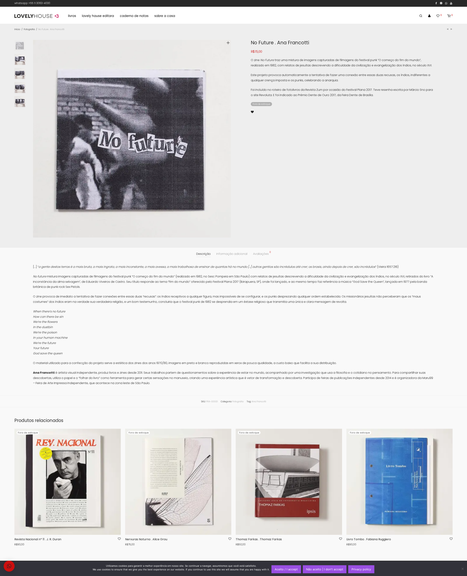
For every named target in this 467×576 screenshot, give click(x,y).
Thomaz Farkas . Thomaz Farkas (259, 539)
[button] (9, 566)
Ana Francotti (259, 401)
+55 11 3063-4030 (39, 3)
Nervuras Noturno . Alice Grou (146, 539)
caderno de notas (134, 16)
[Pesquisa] (420, 16)
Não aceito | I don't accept (324, 569)
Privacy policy (361, 569)
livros (72, 16)
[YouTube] (451, 3)
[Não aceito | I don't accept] (462, 569)
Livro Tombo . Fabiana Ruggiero (368, 539)
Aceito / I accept (286, 569)
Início (17, 29)
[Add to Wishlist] (252, 112)
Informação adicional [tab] (231, 254)
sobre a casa (164, 16)
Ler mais (18, 544)
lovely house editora (98, 16)
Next (228, 138)
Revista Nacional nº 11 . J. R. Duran (37, 539)
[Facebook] (436, 3)
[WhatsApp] (446, 3)
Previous (35, 138)
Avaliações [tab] (262, 253)
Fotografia (29, 29)
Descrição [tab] (203, 254)
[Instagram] (441, 3)
